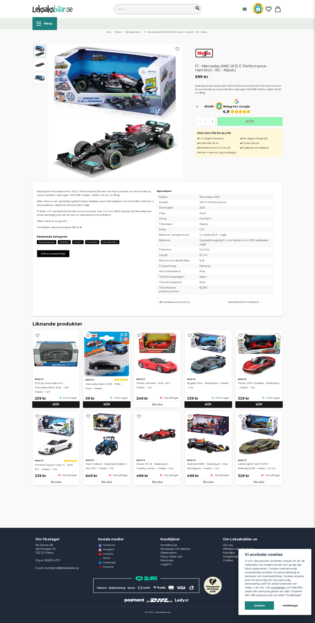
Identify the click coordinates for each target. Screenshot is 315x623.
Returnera (166, 560)
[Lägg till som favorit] (268, 9)
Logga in (166, 564)
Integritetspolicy (233, 556)
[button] (197, 8)
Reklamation (168, 552)
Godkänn (259, 605)
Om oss (228, 545)
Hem (108, 32)
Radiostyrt (64, 242)
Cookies (228, 560)
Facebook (109, 544)
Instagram (108, 549)
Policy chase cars (171, 556)
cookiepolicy (278, 587)
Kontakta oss (168, 545)
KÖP (56, 404)
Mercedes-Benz (133, 32)
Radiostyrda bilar (46, 242)
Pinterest (108, 566)
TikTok (106, 558)
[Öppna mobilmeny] (44, 23)
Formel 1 (78, 242)
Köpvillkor (229, 552)
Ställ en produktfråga (53, 253)
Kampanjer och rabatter (175, 549)
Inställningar (290, 605)
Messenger (109, 562)
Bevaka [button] (157, 404)
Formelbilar (92, 242)
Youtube (108, 553)
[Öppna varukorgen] (278, 9)
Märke (118, 32)
